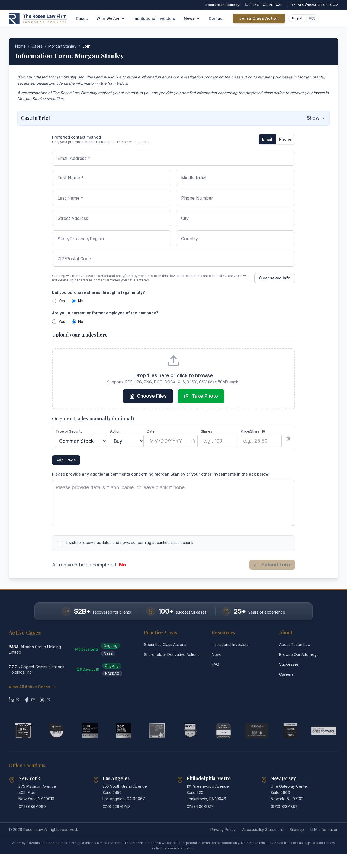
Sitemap (297, 829)
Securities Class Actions (165, 644)
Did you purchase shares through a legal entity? (98, 292)
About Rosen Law (294, 644)
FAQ (215, 664)
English (297, 18)
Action (115, 431)
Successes (289, 664)
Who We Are (108, 18)
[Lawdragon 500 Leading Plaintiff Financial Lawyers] (89, 731)
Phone (285, 139)
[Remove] (288, 438)
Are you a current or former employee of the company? (105, 313)
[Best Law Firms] (190, 731)
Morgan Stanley (62, 46)
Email (267, 139)
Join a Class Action (259, 18)
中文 (312, 18)
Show (313, 118)
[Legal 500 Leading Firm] (290, 731)
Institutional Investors (154, 18)
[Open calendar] (192, 441)
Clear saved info (274, 278)
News (189, 18)
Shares (206, 431)
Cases (82, 18)
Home (20, 46)
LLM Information (324, 829)
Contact (216, 18)
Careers (286, 674)
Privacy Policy (223, 829)
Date (151, 431)
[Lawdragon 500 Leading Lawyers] (123, 731)
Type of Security (69, 431)
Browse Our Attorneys (299, 654)
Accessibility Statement (262, 829)
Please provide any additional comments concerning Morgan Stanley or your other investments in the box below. (160, 474)
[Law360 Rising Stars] (56, 731)
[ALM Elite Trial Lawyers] (156, 731)
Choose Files (152, 396)
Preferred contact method (76, 137)
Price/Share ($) (253, 431)
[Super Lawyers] (223, 731)
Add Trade (66, 460)
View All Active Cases (32, 686)
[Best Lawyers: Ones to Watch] (323, 731)
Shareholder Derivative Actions (172, 654)
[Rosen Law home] (38, 18)
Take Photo (205, 396)
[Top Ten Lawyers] (256, 731)
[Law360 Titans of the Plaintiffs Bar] (23, 731)
